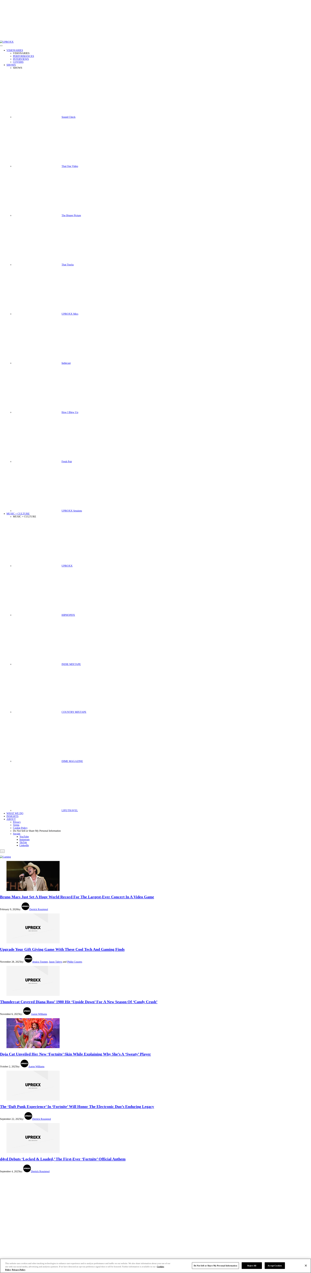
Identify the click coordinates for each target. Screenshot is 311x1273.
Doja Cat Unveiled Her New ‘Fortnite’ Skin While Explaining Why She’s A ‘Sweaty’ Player (75, 1054)
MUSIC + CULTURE (18, 513)
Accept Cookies (275, 1265)
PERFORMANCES (23, 56)
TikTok (23, 842)
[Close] (305, 1265)
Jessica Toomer (40, 961)
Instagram (24, 839)
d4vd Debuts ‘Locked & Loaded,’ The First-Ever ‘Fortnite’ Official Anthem (63, 1159)
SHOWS (11, 64)
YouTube (24, 836)
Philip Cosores (74, 961)
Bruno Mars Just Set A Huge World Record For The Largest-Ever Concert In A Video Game (77, 897)
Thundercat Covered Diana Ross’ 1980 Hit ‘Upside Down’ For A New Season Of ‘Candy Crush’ (78, 1002)
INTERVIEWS (21, 59)
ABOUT (11, 819)
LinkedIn (24, 845)
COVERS (18, 62)
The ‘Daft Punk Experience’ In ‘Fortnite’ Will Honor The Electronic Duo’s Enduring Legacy (77, 1106)
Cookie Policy (20, 827)
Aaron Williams (39, 1014)
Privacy (17, 822)
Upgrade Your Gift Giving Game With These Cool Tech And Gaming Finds (62, 949)
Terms (16, 825)
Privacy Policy (18, 1269)
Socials (16, 833)
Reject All (251, 1265)
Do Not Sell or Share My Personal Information (215, 1265)
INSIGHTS (12, 816)
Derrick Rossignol (38, 909)
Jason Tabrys (55, 961)
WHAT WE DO (14, 813)
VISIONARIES (14, 50)
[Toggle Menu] (1, 45)
